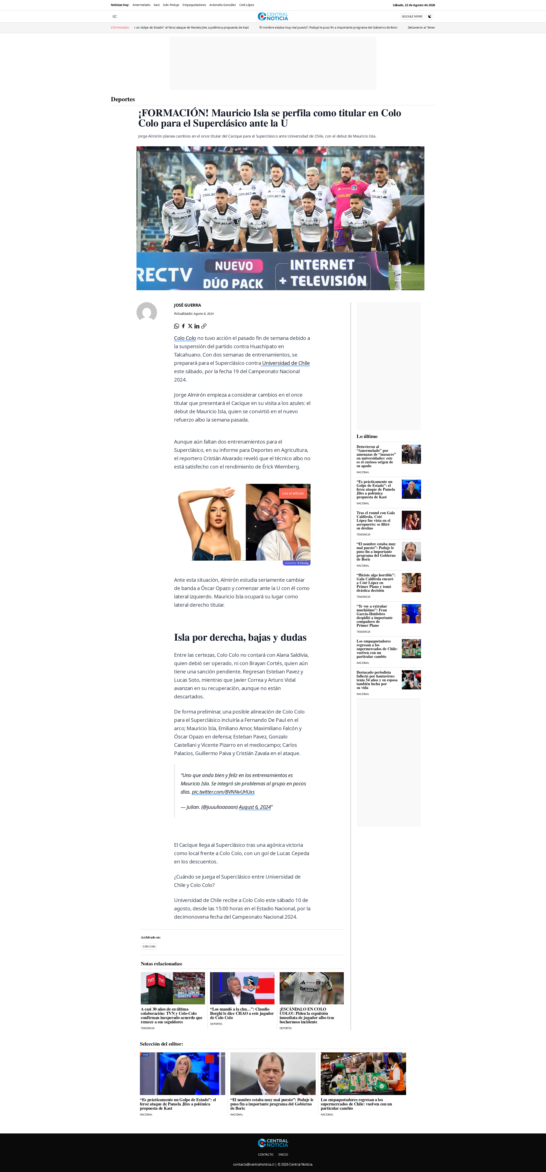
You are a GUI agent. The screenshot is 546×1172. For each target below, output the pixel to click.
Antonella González (222, 5)
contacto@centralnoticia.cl (253, 1164)
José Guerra (187, 305)
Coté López (246, 5)
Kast (157, 5)
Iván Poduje (171, 5)
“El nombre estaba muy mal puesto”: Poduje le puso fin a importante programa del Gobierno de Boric (207, 27)
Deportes (123, 98)
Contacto (265, 1154)
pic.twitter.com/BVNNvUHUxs (223, 791)
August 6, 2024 (255, 806)
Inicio (283, 1154)
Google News (412, 16)
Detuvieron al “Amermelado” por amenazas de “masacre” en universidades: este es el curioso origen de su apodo (363, 27)
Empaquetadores (194, 5)
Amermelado (141, 5)
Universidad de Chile (285, 362)
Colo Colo (185, 337)
